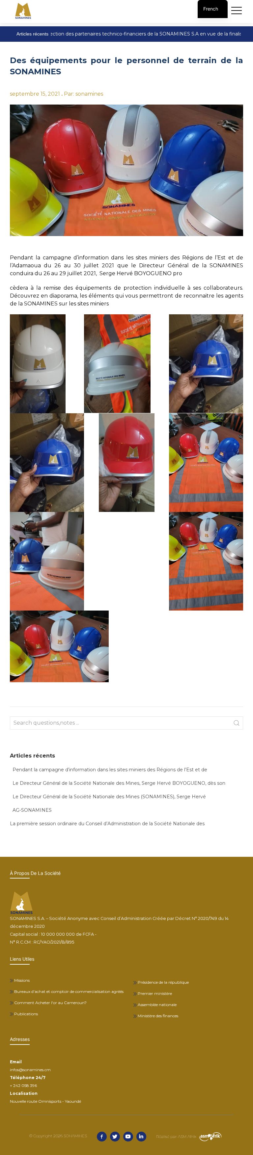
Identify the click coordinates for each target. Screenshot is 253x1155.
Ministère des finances (157, 1015)
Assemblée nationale (157, 1004)
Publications (25, 1013)
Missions (21, 980)
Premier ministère (154, 993)
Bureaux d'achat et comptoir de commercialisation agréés (68, 991)
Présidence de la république (163, 982)
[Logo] (23, 10)
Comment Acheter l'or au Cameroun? (50, 1002)
